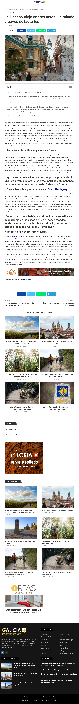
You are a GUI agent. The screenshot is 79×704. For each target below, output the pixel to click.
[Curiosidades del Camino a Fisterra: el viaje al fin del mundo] (21, 528)
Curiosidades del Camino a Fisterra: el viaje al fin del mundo (20, 542)
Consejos (44, 653)
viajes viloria (9, 287)
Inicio (6, 9)
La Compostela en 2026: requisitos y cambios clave (58, 510)
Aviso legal (25, 700)
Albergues (63, 650)
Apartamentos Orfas (66, 653)
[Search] (73, 3)
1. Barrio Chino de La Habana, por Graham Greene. (26, 92)
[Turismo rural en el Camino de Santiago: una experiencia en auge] (22, 360)
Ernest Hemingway (57, 189)
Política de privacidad (37, 700)
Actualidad (44, 634)
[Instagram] (6, 652)
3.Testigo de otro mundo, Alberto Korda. (23, 116)
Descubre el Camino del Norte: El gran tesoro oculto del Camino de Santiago (19, 573)
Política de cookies (51, 700)
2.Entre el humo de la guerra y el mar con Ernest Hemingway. (29, 103)
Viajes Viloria (64, 648)
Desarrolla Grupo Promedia (47, 697)
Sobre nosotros (65, 634)
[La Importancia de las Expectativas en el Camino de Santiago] (57, 393)
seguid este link (26, 280)
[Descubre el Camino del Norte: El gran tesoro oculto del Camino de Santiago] (57, 360)
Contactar (63, 637)
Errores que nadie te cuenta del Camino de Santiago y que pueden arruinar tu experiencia (19, 511)
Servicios (43, 645)
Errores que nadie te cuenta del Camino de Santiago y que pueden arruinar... (24, 665)
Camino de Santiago (47, 637)
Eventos (43, 650)
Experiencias (64, 645)
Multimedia (44, 642)
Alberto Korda (17, 236)
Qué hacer (44, 639)
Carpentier (8, 141)
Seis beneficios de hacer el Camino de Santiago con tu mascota (57, 573)
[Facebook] (2, 652)
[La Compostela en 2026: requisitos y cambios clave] (57, 327)
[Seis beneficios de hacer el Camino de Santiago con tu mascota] (22, 393)
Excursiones (64, 642)
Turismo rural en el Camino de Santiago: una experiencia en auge (56, 542)
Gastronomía (45, 648)
